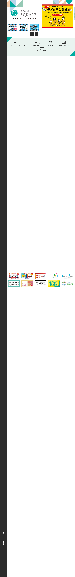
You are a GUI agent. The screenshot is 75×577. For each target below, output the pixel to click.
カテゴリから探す (40, 244)
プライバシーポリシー (55, 356)
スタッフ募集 (53, 360)
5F (41, 258)
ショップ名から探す (61, 244)
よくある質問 (25, 356)
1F (20, 251)
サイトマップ (35, 356)
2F (41, 251)
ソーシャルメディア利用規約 (39, 360)
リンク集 (44, 356)
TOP (3, 534)
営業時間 (3, 543)
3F (62, 251)
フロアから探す (20, 244)
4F (20, 258)
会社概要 (26, 360)
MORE (58, 113)
